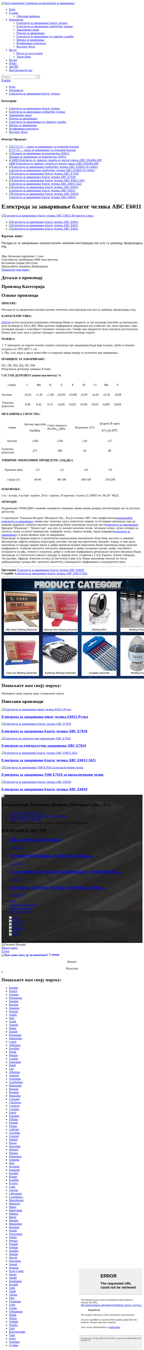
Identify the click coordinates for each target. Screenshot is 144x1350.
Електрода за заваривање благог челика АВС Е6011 (42, 190)
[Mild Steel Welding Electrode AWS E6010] (36, 781)
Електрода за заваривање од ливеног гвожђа (45, 36)
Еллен (5, 951)
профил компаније (21, 908)
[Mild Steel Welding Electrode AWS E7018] (36, 723)
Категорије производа (23, 904)
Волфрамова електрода (31, 43)
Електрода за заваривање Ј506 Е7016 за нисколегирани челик (53, 775)
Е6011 (5, 322)
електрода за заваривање (121, 524)
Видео (13, 60)
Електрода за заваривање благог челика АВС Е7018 (42, 177)
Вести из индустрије (29, 53)
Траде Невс (23, 56)
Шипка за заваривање (30, 39)
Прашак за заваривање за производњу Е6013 (37, 156)
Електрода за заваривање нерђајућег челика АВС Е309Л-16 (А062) (52, 170)
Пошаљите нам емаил (15, 269)
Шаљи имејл (10, 947)
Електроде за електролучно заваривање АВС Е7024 (44, 746)
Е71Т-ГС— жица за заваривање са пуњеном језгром (42, 150)
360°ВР (13, 66)
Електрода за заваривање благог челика (41, 23)
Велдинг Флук (25, 46)
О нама (13, 12)
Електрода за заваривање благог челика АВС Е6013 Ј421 (45, 183)
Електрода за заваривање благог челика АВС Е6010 (42, 197)
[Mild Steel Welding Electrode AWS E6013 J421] (39, 752)
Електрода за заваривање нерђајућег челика (44, 26)
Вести (13, 50)
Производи (16, 19)
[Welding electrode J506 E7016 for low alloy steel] (42, 767)
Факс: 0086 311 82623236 (25, 819)
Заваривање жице (27, 29)
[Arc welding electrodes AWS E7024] (36, 738)
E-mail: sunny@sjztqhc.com (25, 812)
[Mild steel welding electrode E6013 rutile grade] (36, 709)
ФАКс (13, 63)
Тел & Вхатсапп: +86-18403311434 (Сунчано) (38, 816)
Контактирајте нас (20, 70)
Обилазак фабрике (28, 16)
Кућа (12, 9)
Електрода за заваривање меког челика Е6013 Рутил (45, 717)
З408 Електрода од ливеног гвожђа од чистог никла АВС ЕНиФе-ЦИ (53, 163)
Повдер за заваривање (30, 33)
